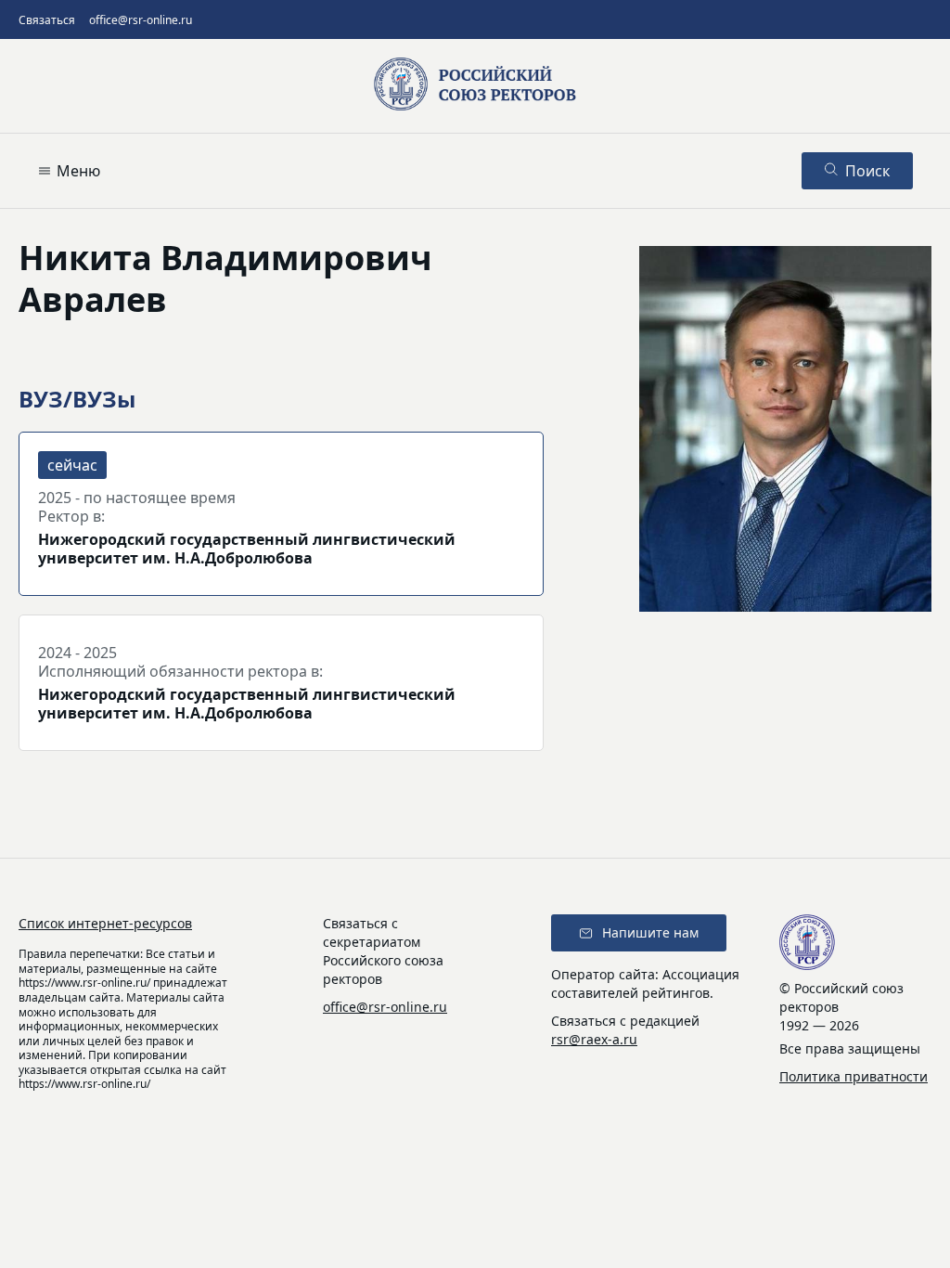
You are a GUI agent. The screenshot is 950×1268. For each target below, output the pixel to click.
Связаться (47, 20)
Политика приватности (853, 1076)
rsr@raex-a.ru (594, 1039)
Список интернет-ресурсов (105, 923)
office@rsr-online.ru (140, 20)
